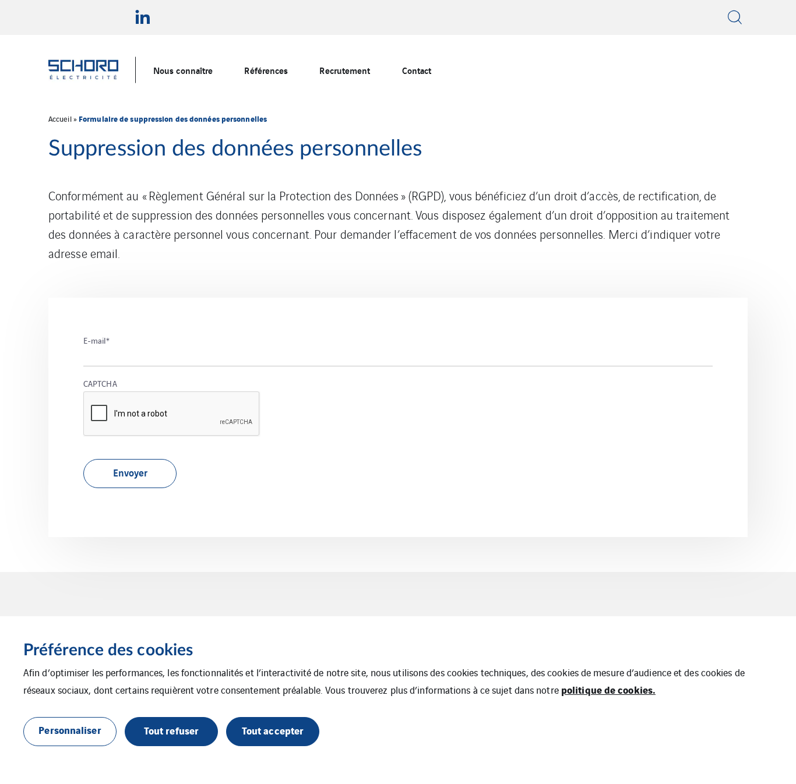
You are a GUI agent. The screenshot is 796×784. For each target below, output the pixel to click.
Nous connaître (183, 69)
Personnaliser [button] (69, 729)
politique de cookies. (608, 689)
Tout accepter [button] (273, 730)
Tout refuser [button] (171, 730)
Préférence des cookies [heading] (108, 650)
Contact (417, 69)
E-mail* (96, 340)
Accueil (60, 118)
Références (266, 69)
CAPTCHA (100, 383)
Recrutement (344, 69)
